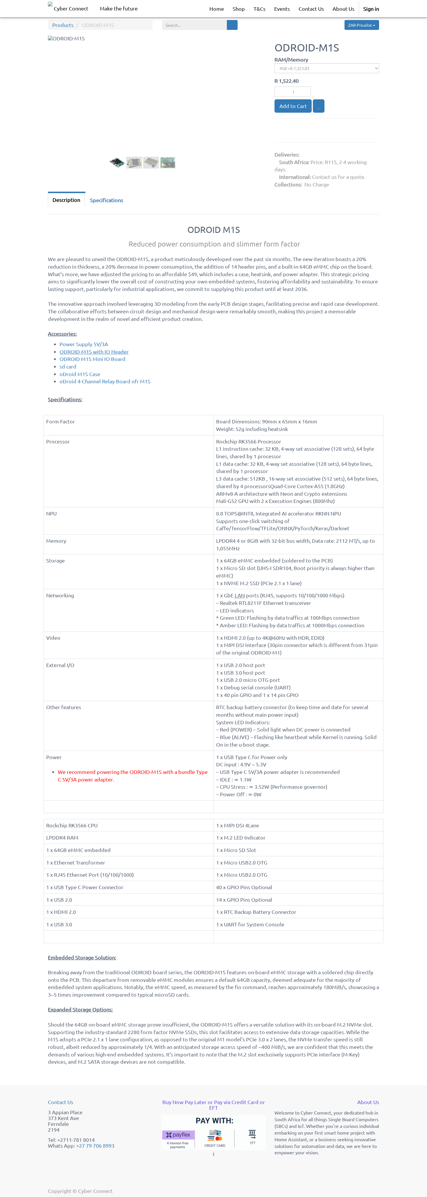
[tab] (106, 200)
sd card (68, 366)
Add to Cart (293, 106)
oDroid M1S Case (80, 374)
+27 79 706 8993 (95, 1145)
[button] (59, 110)
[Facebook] (296, 132)
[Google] (281, 132)
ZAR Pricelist (360, 25)
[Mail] (324, 132)
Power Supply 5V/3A (84, 344)
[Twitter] (311, 132)
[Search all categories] (232, 25)
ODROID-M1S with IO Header (94, 351)
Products (62, 25)
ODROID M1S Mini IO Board (92, 359)
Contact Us (60, 1102)
